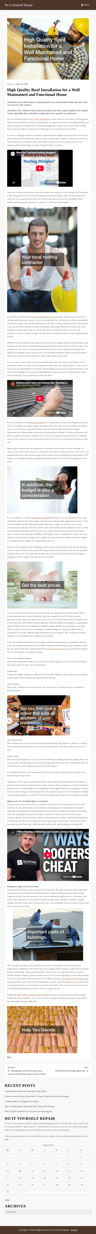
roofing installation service (43, 317)
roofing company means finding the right (39, 995)
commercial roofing (39, 518)
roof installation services (59, 649)
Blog (9, 1057)
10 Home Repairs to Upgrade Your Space (22, 1101)
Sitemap (74, 1230)
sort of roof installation (39, 119)
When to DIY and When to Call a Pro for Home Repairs (28, 1111)
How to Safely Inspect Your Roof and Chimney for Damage (30, 1106)
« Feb (7, 1200)
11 (20, 1171)
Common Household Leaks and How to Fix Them (25, 1091)
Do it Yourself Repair (19, 5)
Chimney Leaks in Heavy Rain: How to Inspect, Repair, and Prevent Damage (37, 1096)
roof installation (39, 422)
